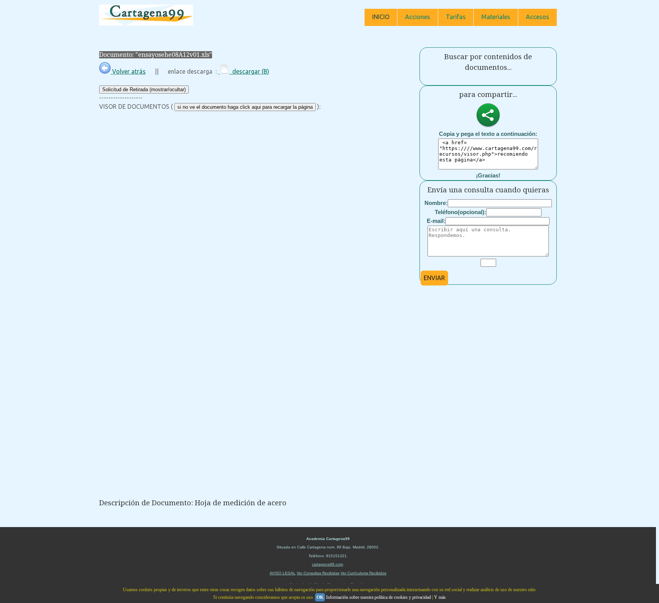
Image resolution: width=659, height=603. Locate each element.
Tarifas (456, 16)
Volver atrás (128, 71)
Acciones (417, 16)
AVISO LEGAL (283, 573)
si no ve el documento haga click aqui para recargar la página (245, 107)
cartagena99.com (327, 564)
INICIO (380, 16)
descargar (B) (249, 71)
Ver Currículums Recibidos (363, 573)
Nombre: (436, 203)
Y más (440, 597)
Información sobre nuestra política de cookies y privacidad (378, 597)
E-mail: (436, 221)
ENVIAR (434, 277)
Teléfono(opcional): (460, 212)
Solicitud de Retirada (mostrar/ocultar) (144, 89)
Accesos (537, 16)
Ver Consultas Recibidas (318, 573)
